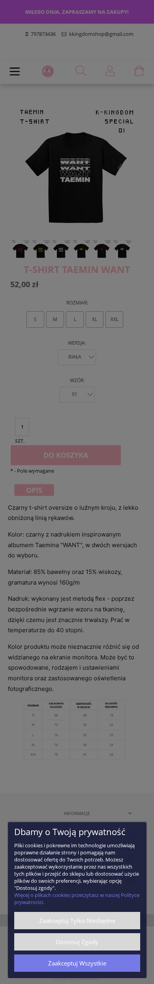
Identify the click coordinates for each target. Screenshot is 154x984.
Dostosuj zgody (77, 942)
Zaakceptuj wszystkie (77, 963)
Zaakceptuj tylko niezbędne (77, 921)
